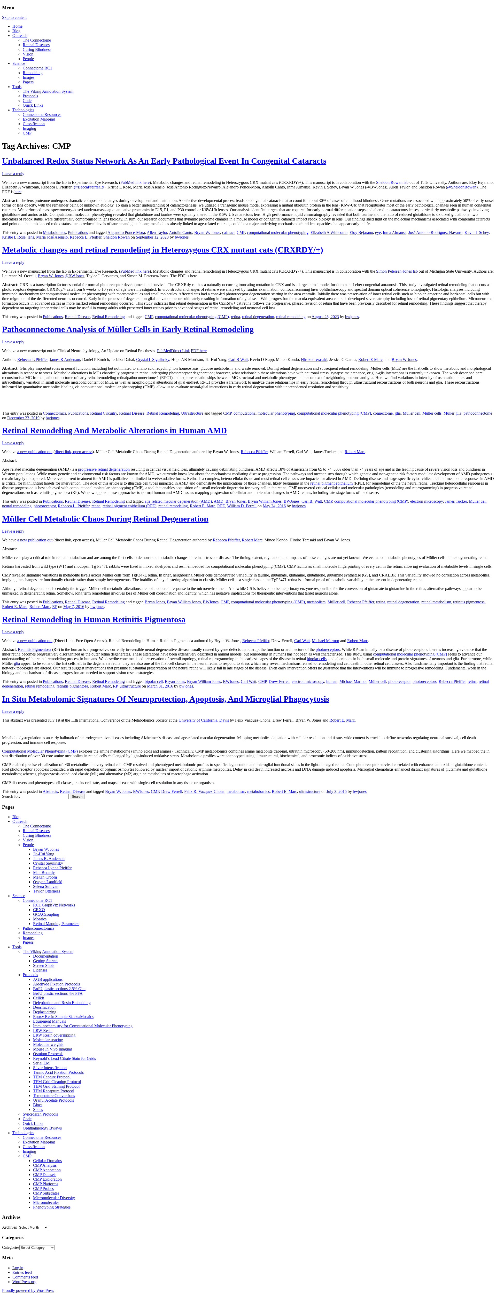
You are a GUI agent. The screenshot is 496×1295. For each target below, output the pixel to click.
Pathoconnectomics (38, 928)
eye (378, 232)
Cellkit (38, 998)
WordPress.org (24, 1282)
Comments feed (25, 1277)
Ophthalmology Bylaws (42, 1128)
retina (235, 316)
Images (28, 77)
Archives (9, 1227)
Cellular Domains (47, 1160)
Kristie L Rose (14, 237)
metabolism (316, 602)
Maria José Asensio (52, 237)
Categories (10, 1247)
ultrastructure (130, 686)
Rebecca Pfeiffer (254, 451)
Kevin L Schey (476, 232)
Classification (34, 124)
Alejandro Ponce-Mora (126, 232)
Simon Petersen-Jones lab (397, 271)
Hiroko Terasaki (314, 359)
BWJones (291, 501)
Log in (17, 1268)
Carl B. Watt (311, 501)
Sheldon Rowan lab (392, 182)
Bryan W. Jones (207, 232)
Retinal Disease (77, 316)
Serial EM (41, 1063)
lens (31, 237)
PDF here (199, 351)
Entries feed (22, 1272)
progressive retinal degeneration (104, 469)
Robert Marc (355, 451)
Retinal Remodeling (108, 316)
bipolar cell (154, 681)
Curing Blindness (37, 49)
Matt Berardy (44, 872)
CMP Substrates (46, 1193)
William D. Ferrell (242, 506)
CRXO (39, 909)
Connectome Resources (42, 114)
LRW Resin (42, 1030)
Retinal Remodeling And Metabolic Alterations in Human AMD (114, 430)
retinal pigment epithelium (331, 483)
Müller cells (431, 413)
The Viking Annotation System (48, 91)
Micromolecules (46, 1202)
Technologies (23, 110)
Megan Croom (45, 877)
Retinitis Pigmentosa (34, 649)
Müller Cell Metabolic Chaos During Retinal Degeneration (105, 518)
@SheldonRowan (461, 187)
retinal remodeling (291, 316)
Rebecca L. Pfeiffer (85, 237)
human (331, 681)
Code (27, 100)
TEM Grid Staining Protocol (56, 1086)
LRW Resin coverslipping (54, 1035)
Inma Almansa (394, 232)
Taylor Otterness (46, 891)
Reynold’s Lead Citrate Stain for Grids (64, 1058)
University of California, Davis (204, 720)
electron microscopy (426, 501)
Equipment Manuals (49, 1021)
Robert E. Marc (202, 506)
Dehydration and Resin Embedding (62, 1002)
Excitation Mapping (39, 119)
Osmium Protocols (48, 1054)
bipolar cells (317, 659)
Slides (38, 1109)
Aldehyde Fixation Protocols (56, 984)
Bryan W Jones (404, 359)
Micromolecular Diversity (54, 1198)
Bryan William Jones (265, 501)
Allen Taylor (157, 232)
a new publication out (34, 451)
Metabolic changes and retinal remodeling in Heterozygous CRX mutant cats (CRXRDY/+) (162, 249)
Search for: (11, 796)
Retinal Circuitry (103, 413)
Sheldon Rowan (116, 237)
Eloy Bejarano (361, 232)
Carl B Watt (238, 359)
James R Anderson (65, 359)
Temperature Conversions (54, 1095)
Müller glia (452, 413)
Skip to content (14, 17)
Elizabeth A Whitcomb (329, 232)
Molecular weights (48, 1044)
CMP (27, 133)
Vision (28, 54)
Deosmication (44, 1007)
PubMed (164, 351)
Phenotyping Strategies (52, 1207)
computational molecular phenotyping (277, 232)
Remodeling (33, 72)
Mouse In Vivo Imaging (52, 1049)
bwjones (182, 237)
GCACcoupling (46, 914)
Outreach (19, 35)
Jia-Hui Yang (43, 854)
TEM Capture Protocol (52, 1077)
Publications (78, 232)
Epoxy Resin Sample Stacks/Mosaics (63, 1016)
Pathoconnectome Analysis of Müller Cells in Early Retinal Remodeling (128, 329)
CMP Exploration (47, 1179)
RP (54, 606)
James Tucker (456, 501)
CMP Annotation (47, 1170)
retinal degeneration (258, 316)
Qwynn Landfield (47, 882)
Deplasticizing (44, 1012)
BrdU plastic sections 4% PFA (58, 993)
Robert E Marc (370, 359)
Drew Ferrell (279, 681)
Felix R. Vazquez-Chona (204, 791)
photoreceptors (328, 649)
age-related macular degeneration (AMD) (178, 501)
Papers (28, 82)
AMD (218, 501)
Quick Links (33, 105)
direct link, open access (73, 451)
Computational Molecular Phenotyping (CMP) (40, 751)
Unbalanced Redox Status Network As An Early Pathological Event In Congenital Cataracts (164, 160)
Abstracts (50, 791)
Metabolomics (54, 232)
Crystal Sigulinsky (48, 863)
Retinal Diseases (36, 45)
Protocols (30, 96)
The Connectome (37, 40)
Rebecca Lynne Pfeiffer (52, 868)
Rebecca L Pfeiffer (32, 359)
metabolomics (258, 791)
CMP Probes (43, 1188)
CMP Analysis (45, 1165)
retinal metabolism (436, 602)
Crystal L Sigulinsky (152, 359)
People (28, 59)
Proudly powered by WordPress (28, 1290)
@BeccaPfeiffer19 (89, 187)
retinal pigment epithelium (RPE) (129, 506)
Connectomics (54, 413)
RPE (221, 506)
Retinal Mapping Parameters (56, 923)
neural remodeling (17, 506)
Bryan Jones (236, 501)
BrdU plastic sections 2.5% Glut (59, 988)
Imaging (29, 128)
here (17, 191)
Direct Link (180, 351)
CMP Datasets (44, 1174)
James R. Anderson (49, 858)
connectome (383, 413)
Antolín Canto (180, 232)
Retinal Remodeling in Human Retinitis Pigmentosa (93, 619)
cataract (228, 232)
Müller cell (411, 413)
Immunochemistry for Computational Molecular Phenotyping (83, 1026)
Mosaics (40, 919)
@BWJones (74, 276)
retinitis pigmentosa (469, 602)
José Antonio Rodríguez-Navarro (435, 232)
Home (17, 26)
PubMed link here (135, 182)
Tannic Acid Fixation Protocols (58, 1072)
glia (398, 413)
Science (18, 63)
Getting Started (45, 961)
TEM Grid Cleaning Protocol (57, 1081)
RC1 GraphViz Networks (54, 905)
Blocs (37, 1105)
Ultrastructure (192, 413)
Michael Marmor (325, 640)
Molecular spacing (48, 1040)
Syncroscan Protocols (40, 1114)
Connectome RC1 (37, 68)
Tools (16, 86)
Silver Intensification (50, 1067)
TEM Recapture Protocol (53, 1091)
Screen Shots (43, 965)
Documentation (45, 956)
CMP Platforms (45, 1184)
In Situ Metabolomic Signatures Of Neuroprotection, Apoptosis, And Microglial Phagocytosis (165, 699)
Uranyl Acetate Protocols (53, 1100)
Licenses (40, 970)
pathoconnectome (477, 413)
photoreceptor (45, 506)
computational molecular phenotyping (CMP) (192, 316)
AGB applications (48, 979)
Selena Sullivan (45, 886)
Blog (16, 31)
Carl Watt (302, 640)
